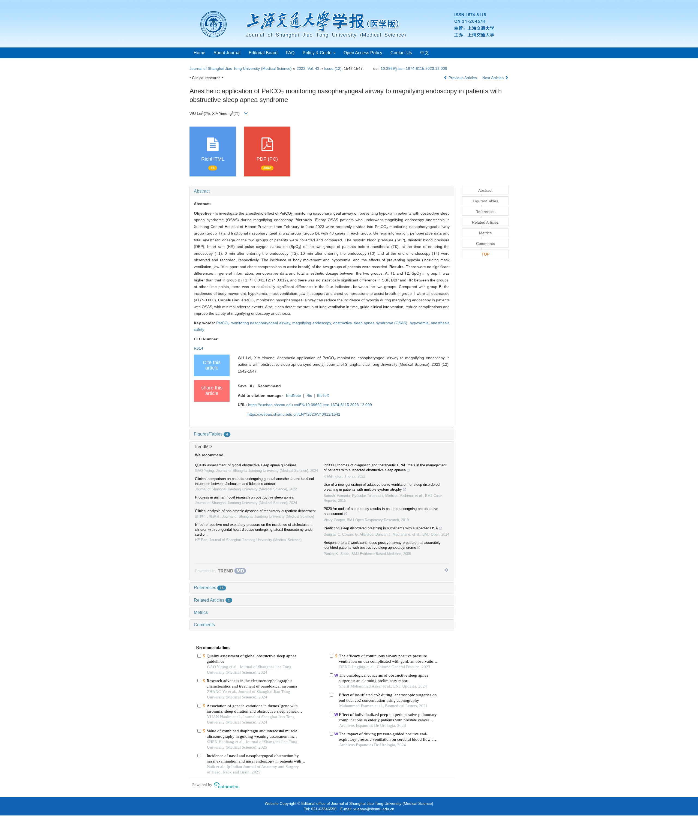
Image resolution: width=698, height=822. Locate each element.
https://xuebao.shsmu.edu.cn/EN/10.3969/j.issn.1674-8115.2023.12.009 (310, 405)
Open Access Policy (363, 52)
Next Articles (493, 78)
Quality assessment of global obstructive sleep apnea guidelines (246, 465)
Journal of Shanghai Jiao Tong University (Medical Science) (240, 68)
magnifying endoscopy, (312, 323)
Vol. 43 (313, 68)
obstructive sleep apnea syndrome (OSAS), (371, 323)
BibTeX (323, 395)
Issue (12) (333, 68)
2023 (301, 68)
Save (242, 386)
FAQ (290, 52)
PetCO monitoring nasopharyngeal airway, (254, 323)
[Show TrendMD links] (446, 570)
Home (199, 52)
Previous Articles (462, 78)
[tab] (322, 191)
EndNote (293, 395)
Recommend (269, 386)
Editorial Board (263, 52)
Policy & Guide (318, 52)
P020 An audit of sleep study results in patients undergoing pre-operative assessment (381, 511)
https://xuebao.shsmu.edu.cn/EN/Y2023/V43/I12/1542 (294, 414)
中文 (424, 52)
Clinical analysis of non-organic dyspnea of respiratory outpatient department (255, 511)
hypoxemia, (420, 323)
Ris (309, 395)
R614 (198, 348)
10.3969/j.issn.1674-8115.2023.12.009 (414, 68)
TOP (485, 254)
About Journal (226, 52)
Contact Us (401, 52)
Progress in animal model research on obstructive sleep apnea (244, 497)
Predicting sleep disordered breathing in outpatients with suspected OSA (381, 528)
